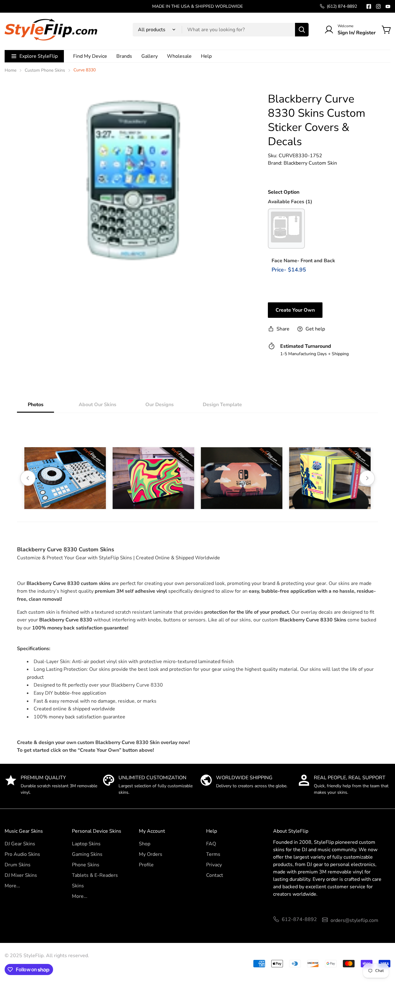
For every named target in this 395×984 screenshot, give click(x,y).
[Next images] (367, 478)
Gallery (149, 56)
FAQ (211, 843)
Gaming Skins (87, 854)
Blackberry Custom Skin (310, 163)
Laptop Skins (86, 843)
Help (206, 56)
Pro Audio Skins (22, 854)
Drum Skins (18, 864)
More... (12, 885)
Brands (124, 56)
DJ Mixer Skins (21, 875)
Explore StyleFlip (38, 56)
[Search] (302, 29)
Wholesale (179, 56)
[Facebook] (368, 6)
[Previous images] (27, 478)
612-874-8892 (299, 919)
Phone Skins (85, 864)
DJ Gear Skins (20, 843)
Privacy (214, 864)
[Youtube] (387, 6)
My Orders (150, 854)
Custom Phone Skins (45, 70)
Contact (214, 875)
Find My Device (90, 56)
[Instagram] (378, 6)
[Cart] (386, 29)
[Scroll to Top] (383, 950)
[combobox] (221, 29)
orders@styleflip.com (354, 920)
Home (10, 70)
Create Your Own (295, 310)
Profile (146, 864)
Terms (213, 854)
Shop (144, 843)
